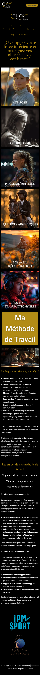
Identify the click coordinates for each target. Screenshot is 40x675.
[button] (32, 5)
